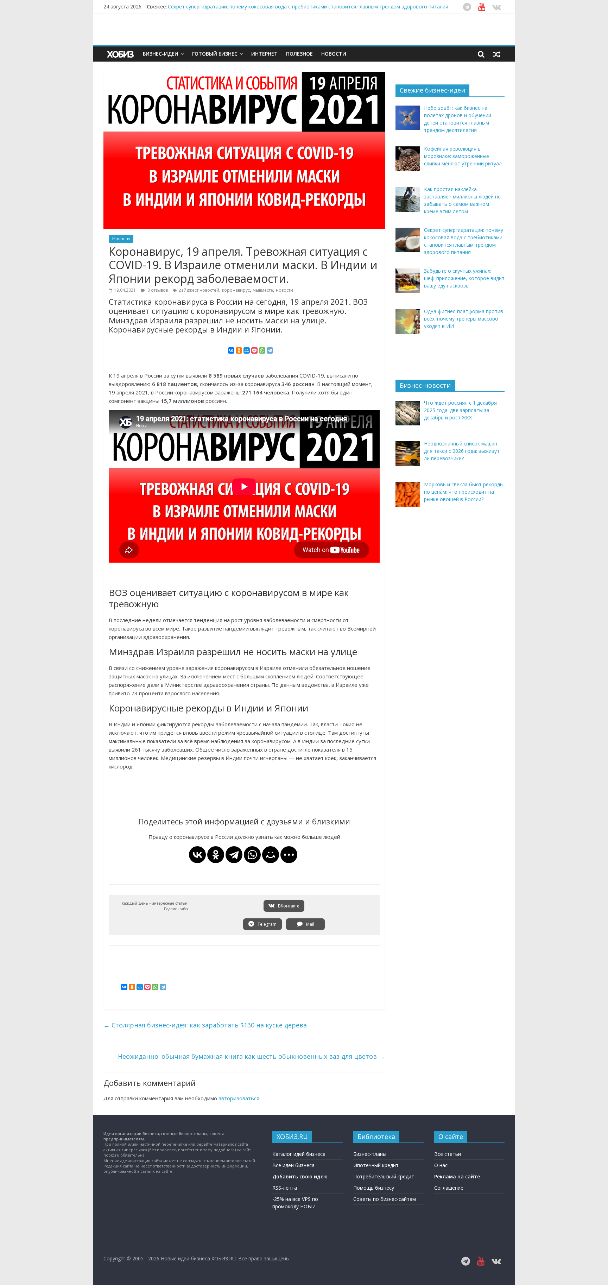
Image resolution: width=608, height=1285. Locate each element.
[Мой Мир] (246, 350)
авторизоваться (238, 1098)
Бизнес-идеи (160, 53)
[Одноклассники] (239, 350)
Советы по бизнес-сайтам (384, 1199)
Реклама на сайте (457, 1176)
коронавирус (236, 290)
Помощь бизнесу (373, 1187)
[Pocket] (254, 350)
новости (284, 290)
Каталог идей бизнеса (298, 1154)
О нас (441, 1165)
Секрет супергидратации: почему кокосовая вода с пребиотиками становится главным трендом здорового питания (308, 6)
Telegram (266, 924)
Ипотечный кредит (376, 1165)
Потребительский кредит (383, 1176)
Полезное (299, 53)
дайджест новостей (199, 290)
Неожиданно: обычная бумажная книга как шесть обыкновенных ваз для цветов (251, 1056)
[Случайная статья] (497, 53)
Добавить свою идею (300, 1176)
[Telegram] (270, 350)
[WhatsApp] (262, 350)
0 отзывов (157, 290)
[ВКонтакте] (231, 350)
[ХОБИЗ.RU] (121, 54)
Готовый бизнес (215, 53)
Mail (309, 924)
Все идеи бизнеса (293, 1165)
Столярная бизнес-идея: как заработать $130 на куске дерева (205, 1025)
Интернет (264, 53)
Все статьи (447, 1154)
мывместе (263, 290)
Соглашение (448, 1187)
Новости (333, 53)
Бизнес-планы (369, 1154)
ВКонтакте (288, 906)
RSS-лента (284, 1187)
